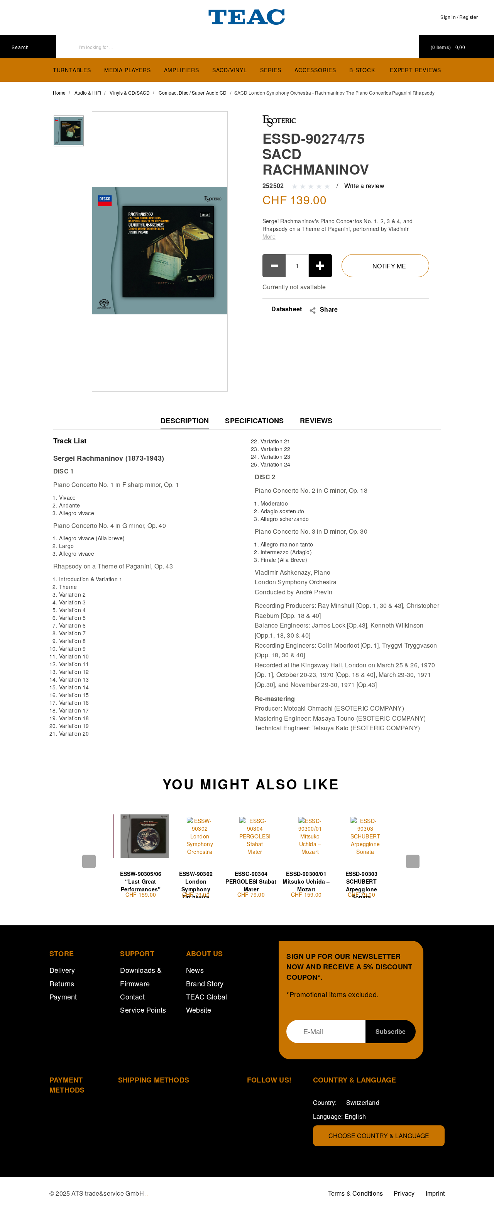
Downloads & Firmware (141, 976)
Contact (132, 996)
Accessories (315, 70)
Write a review (364, 185)
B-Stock (362, 70)
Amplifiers (181, 70)
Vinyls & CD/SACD (130, 92)
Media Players (127, 70)
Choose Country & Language (378, 1135)
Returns (61, 983)
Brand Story (204, 983)
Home (59, 92)
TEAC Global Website (206, 1003)
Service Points (143, 1010)
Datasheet (286, 308)
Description (185, 422)
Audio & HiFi (87, 92)
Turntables (72, 70)
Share (329, 309)
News (195, 970)
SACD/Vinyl (229, 70)
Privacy (404, 1193)
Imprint (435, 1193)
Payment (63, 996)
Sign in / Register (459, 17)
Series (270, 70)
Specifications (254, 421)
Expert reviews (415, 70)
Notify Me (389, 265)
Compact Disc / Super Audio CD (193, 92)
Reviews (316, 421)
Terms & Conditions (355, 1193)
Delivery (62, 970)
